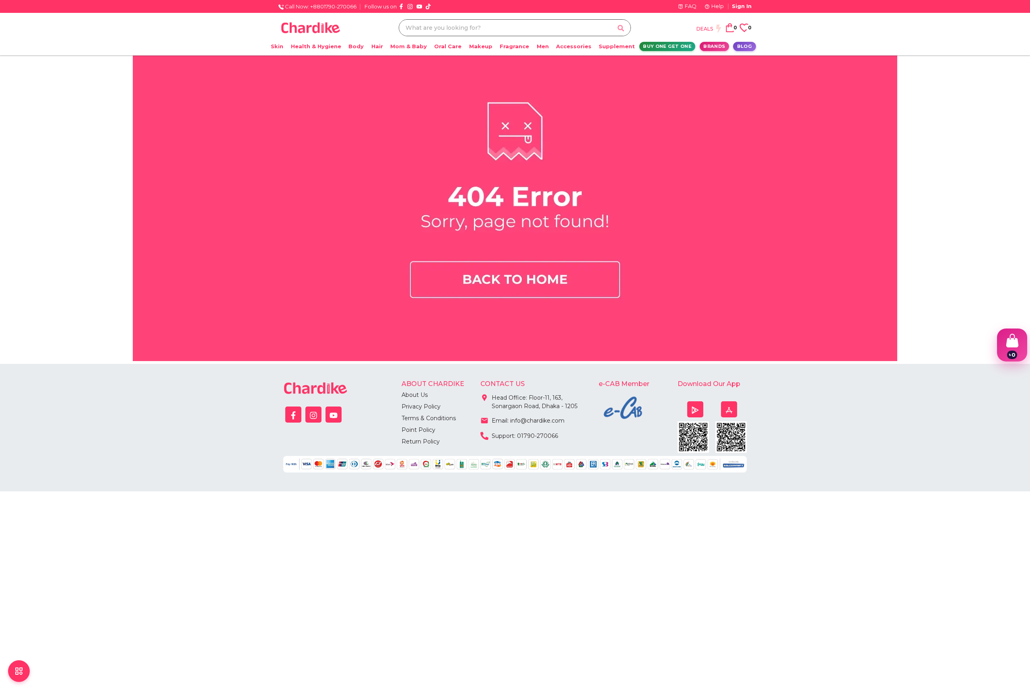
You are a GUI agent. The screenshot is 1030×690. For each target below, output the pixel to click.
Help (717, 6)
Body (356, 46)
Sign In (742, 6)
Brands (714, 46)
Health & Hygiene (316, 46)
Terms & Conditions (429, 418)
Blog (744, 46)
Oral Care (447, 46)
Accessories (573, 46)
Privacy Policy (421, 406)
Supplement (617, 46)
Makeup (480, 46)
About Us (415, 394)
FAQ (690, 6)
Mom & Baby (408, 46)
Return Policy (421, 441)
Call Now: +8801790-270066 (320, 6)
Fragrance (514, 46)
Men (543, 46)
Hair (377, 46)
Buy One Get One (667, 46)
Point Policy (418, 429)
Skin (277, 46)
